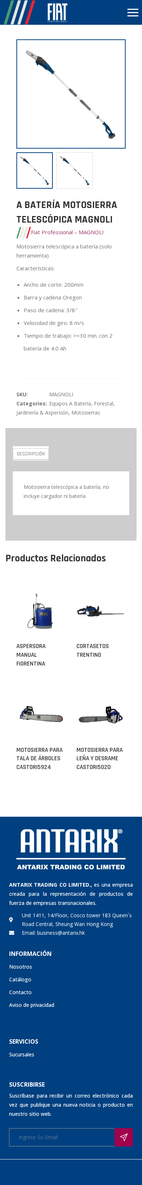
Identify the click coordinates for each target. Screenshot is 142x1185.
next (116, 94)
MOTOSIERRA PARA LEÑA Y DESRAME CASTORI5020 (99, 759)
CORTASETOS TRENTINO (92, 650)
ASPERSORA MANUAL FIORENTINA (31, 655)
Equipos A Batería (70, 403)
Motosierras (85, 412)
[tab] (31, 453)
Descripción (31, 454)
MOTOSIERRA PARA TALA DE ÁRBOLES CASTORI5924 (39, 759)
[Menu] (106, 12)
